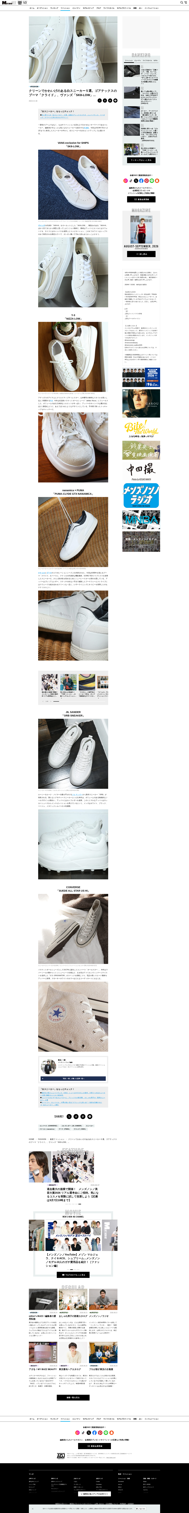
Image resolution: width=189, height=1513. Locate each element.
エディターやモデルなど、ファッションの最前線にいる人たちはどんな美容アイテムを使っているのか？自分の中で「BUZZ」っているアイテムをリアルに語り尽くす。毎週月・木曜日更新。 (42, 1381)
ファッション (65, 8)
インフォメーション (152, 8)
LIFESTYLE (64, 1313)
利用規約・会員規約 (127, 1504)
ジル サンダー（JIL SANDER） (72, 1126)
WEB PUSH (157, 180)
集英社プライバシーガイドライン (81, 1504)
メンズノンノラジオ (99, 1316)
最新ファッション (57, 1139)
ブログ (98, 8)
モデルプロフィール (124, 8)
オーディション (42, 8)
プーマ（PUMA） (64, 1129)
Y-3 (51, 400)
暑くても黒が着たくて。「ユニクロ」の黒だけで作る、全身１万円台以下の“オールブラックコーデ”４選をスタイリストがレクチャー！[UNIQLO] (149, 97)
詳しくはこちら (140, 1508)
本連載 (86, 128)
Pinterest (146, 180)
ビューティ (76, 8)
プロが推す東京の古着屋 (101, 1369)
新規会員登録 (143, 199)
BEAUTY (34, 1366)
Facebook (141, 180)
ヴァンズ (41, 225)
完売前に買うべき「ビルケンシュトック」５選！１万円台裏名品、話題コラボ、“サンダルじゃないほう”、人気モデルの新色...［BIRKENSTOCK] (149, 134)
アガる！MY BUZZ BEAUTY (43, 1369)
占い (140, 8)
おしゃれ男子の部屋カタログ (73, 1316)
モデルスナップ (88, 8)
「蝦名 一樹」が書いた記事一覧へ (73, 1078)
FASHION (35, 87)
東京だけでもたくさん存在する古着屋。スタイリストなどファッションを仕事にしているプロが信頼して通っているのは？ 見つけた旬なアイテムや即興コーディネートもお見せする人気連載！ (103, 1381)
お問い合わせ (99, 1504)
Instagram (125, 180)
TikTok (131, 180)
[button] (50, 701)
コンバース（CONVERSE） (49, 1126)
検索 (181, 2)
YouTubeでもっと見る (75, 1275)
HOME (31, 1139)
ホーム (32, 8)
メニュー (186, 2)
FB (105, 100)
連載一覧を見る (73, 1397)
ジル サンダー (77, 794)
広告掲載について (112, 1504)
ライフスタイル (108, 8)
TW (100, 100)
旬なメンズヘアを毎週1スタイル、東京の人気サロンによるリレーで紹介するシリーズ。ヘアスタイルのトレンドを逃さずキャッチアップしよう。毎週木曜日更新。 (73, 1381)
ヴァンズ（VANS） (80, 1129)
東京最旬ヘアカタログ (70, 1369)
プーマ (49, 573)
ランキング (54, 8)
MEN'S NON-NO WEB (8, 2)
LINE (115, 100)
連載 (134, 8)
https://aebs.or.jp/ (111, 1457)
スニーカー (89, 1126)
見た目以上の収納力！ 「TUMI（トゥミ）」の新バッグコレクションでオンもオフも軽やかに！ (73, 1193)
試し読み (143, 254)
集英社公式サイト (61, 1504)
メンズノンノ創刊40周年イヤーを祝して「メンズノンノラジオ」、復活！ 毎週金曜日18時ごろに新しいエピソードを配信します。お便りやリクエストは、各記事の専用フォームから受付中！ (103, 1328)
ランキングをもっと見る (141, 160)
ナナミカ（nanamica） (47, 1129)
